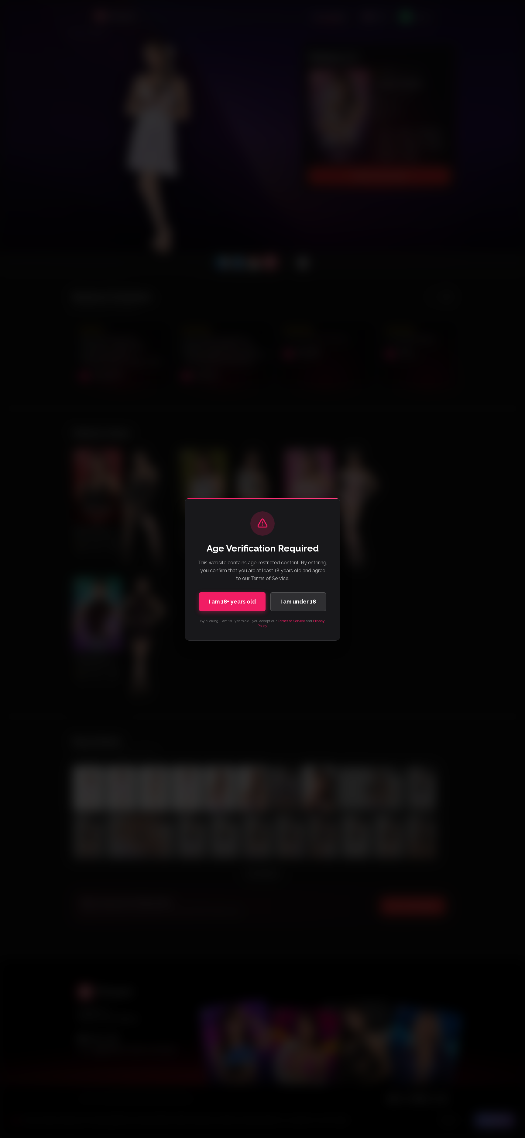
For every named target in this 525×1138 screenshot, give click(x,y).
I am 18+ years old (232, 601)
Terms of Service (291, 621)
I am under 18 (298, 601)
